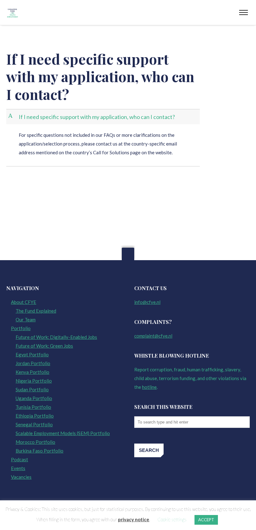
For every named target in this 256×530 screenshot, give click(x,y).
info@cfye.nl (147, 302)
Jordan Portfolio (33, 363)
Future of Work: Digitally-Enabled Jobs (56, 337)
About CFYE (23, 302)
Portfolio (21, 328)
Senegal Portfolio (34, 424)
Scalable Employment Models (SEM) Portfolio (63, 433)
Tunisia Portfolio (33, 407)
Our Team (26, 319)
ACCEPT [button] (206, 519)
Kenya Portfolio (32, 372)
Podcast (19, 459)
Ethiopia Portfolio (35, 416)
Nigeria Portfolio (34, 381)
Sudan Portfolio (32, 389)
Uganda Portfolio (34, 398)
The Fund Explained (36, 311)
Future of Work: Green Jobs (44, 346)
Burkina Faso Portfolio (39, 450)
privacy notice (133, 519)
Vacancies (21, 477)
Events (18, 468)
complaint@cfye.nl (153, 336)
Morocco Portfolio (35, 442)
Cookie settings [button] (172, 519)
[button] (103, 117)
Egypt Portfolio (32, 354)
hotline (149, 387)
